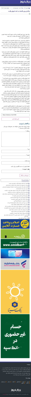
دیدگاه (28, 131)
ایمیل (28, 155)
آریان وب (4, 394)
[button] (30, 5)
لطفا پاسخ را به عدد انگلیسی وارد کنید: (20, 166)
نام (28, 149)
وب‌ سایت (27, 160)
